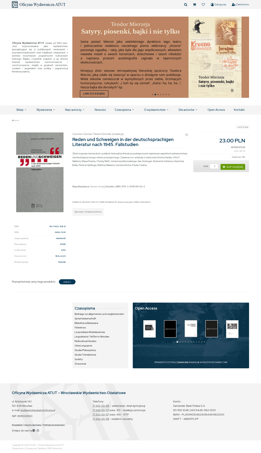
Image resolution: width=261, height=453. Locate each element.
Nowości (100, 110)
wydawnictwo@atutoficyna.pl (38, 410)
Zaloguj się (220, 4)
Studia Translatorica (85, 354)
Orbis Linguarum (83, 345)
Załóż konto (242, 4)
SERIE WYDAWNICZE (108, 202)
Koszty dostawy (32, 424)
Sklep (19, 110)
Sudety (78, 359)
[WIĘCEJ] (149, 329)
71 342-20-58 (100, 419)
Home (16, 120)
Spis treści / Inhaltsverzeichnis (88, 212)
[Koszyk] (194, 4)
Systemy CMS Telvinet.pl (50, 448)
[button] (76, 57)
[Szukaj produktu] (185, 4)
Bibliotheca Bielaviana (86, 323)
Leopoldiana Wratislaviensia (90, 332)
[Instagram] (38, 430)
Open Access (216, 110)
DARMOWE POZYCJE (188, 362)
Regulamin (17, 424)
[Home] (39, 4)
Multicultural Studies (85, 341)
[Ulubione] (203, 4)
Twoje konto (17, 448)
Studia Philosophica (85, 350)
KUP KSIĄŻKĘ (235, 167)
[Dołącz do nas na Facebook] (34, 430)
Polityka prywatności (54, 424)
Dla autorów (186, 110)
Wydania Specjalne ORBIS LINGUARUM (134, 202)
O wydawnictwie (155, 110)
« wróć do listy (242, 127)
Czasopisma (123, 110)
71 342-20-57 (100, 410)
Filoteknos (80, 327)
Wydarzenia (44, 110)
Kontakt (239, 110)
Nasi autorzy (73, 110)
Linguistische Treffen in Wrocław (92, 336)
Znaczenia (80, 363)
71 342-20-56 (100, 405)
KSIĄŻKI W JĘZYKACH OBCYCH (85, 202)
